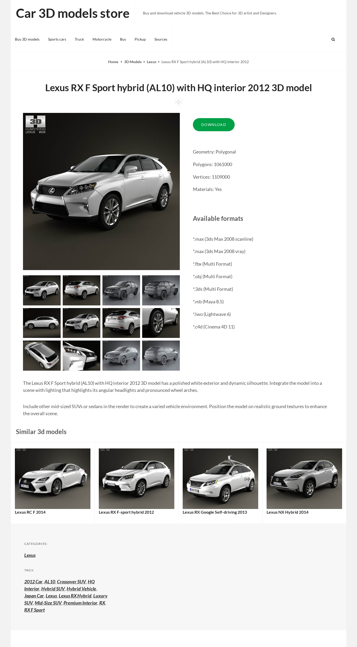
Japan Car (34, 596)
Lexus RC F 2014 (30, 511)
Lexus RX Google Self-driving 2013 (215, 511)
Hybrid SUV (53, 588)
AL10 (49, 581)
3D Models (133, 61)
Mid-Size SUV (48, 603)
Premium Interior (80, 603)
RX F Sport (34, 610)
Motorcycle (102, 39)
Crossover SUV (71, 581)
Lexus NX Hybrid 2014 (287, 511)
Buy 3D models (27, 39)
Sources (160, 39)
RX (102, 603)
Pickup (140, 39)
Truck (79, 39)
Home (113, 61)
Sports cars (57, 39)
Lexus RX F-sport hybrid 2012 (126, 511)
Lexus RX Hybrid (75, 596)
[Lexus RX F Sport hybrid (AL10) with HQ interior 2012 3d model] (81, 290)
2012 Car (33, 581)
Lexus (151, 61)
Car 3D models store (73, 13)
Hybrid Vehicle (81, 588)
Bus (123, 39)
